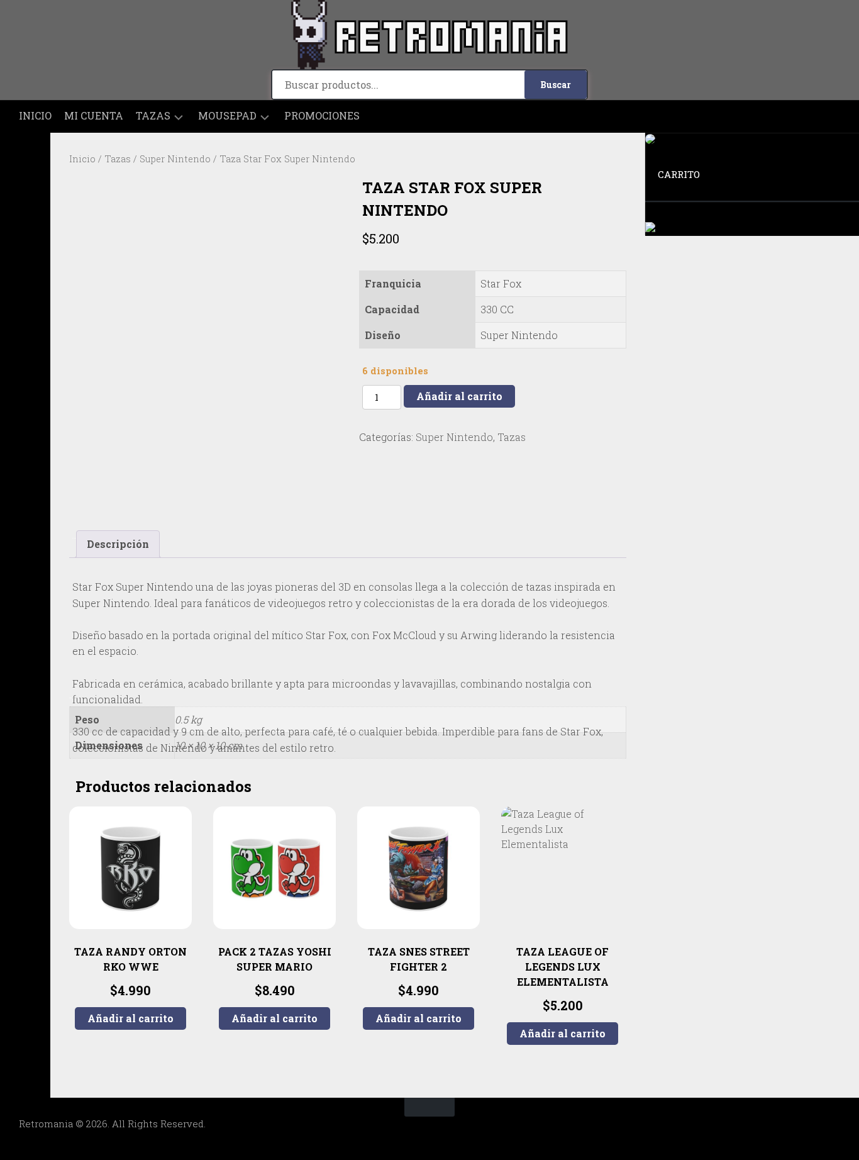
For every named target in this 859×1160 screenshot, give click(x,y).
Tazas (153, 115)
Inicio (35, 115)
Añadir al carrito (459, 396)
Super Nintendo (175, 159)
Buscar (555, 85)
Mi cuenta (93, 115)
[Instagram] (25, 153)
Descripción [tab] (118, 543)
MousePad (227, 115)
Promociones (322, 115)
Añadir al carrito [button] (130, 1018)
